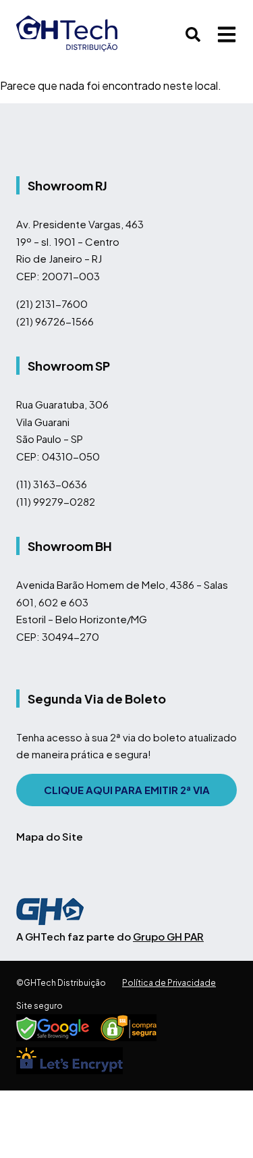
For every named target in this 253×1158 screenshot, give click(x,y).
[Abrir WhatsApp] (219, 1123)
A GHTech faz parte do (110, 936)
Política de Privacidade (169, 983)
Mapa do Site (49, 836)
